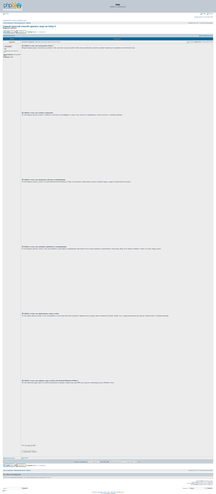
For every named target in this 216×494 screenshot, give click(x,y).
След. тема (209, 35)
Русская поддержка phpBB (108, 493)
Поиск (211, 13)
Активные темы (22, 20)
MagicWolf (13, 28)
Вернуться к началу (9, 458)
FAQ (204, 13)
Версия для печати (9, 35)
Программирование (19, 23)
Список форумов (8, 23)
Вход (6, 13)
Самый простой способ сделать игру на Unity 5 (29, 26)
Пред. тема (202, 35)
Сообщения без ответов (10, 20)
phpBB (100, 492)
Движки (29, 23)
